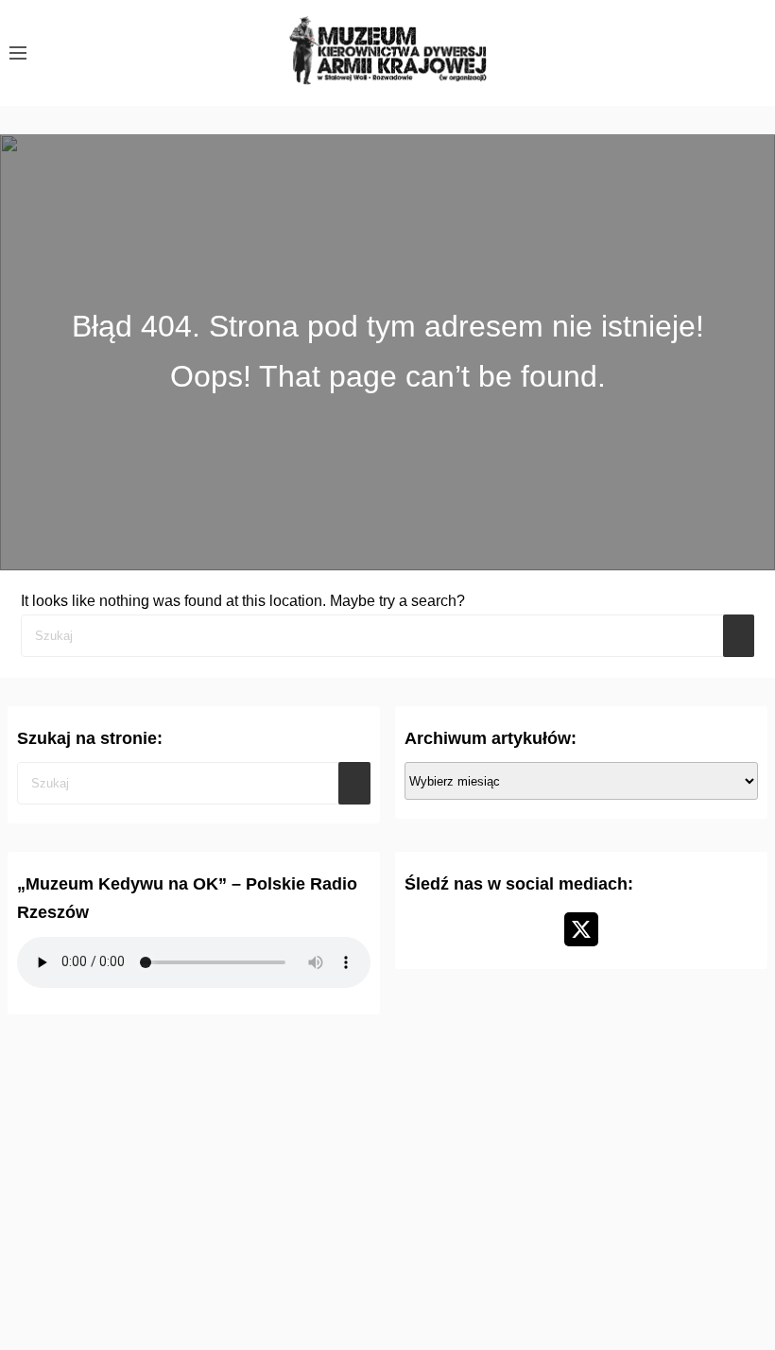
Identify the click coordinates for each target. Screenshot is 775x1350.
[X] (581, 929)
